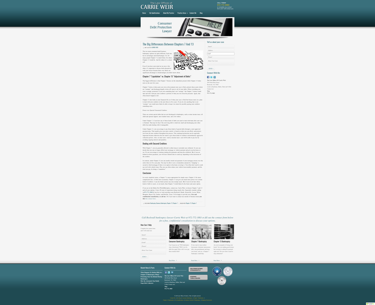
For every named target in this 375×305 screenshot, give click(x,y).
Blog (201, 13)
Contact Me (193, 13)
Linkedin (214, 77)
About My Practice (168, 13)
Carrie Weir (155, 47)
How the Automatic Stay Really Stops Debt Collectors (150, 282)
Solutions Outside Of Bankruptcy (193, 300)
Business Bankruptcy (161, 203)
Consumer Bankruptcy (187, 298)
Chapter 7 (175, 203)
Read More (172, 260)
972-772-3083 (223, 5)
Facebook (208, 77)
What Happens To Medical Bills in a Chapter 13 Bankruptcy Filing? (151, 273)
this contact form (151, 199)
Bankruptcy (153, 203)
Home (144, 13)
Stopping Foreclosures (207, 300)
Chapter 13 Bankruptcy (168, 300)
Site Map (179, 298)
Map (208, 91)
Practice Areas (182, 13)
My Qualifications (154, 13)
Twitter (211, 77)
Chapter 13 (169, 203)
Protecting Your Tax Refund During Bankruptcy (151, 278)
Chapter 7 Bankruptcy (199, 298)
